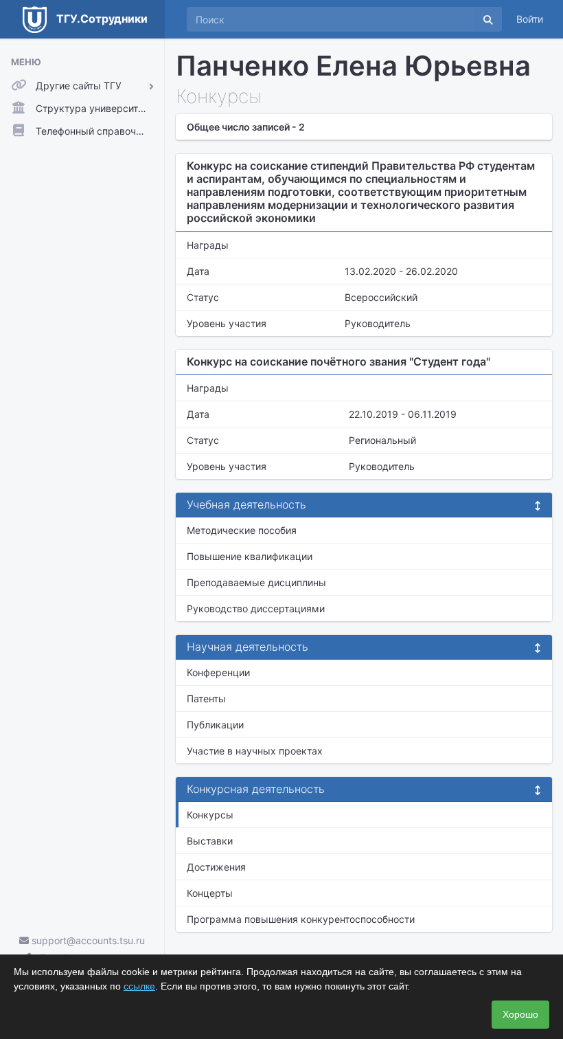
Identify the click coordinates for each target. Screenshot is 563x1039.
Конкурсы (210, 814)
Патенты (206, 698)
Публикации (215, 724)
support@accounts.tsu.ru (87, 940)
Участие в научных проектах (255, 751)
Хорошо (520, 1014)
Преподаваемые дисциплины (256, 582)
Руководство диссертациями (256, 608)
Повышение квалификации (249, 556)
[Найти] (488, 19)
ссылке (139, 986)
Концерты (210, 893)
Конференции (218, 672)
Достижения (216, 867)
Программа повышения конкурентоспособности (301, 919)
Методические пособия (242, 530)
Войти (529, 19)
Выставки (210, 841)
